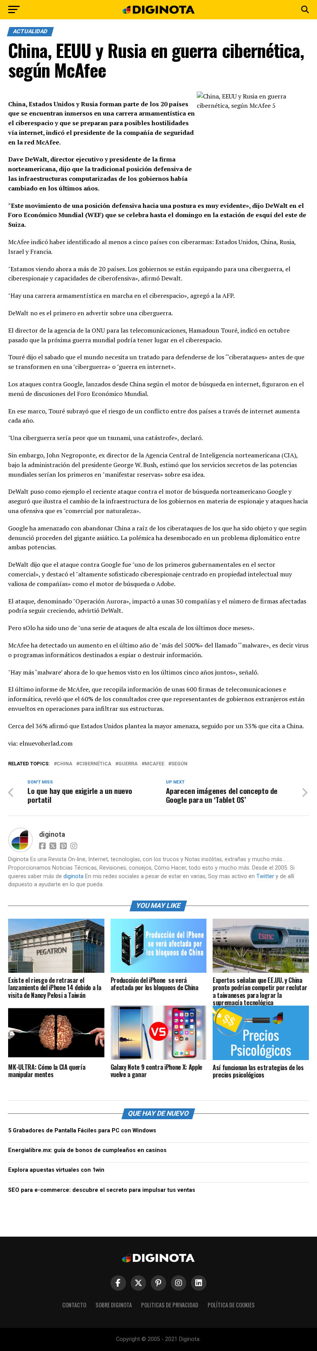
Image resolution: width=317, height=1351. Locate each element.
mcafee (154, 763)
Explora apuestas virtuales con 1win (56, 1170)
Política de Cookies (231, 1305)
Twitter (265, 876)
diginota (52, 834)
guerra (128, 763)
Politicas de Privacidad (169, 1305)
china (64, 763)
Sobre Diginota (113, 1305)
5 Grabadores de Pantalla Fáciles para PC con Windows (82, 1130)
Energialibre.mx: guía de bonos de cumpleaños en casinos (87, 1150)
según (179, 763)
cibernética (95, 763)
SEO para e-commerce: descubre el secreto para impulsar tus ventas (101, 1190)
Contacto (74, 1305)
